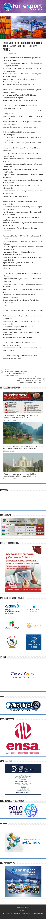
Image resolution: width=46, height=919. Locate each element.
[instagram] (25, 910)
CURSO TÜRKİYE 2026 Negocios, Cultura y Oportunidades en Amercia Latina (20, 416)
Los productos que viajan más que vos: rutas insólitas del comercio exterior (16, 372)
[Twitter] (21, 910)
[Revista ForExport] (23, 6)
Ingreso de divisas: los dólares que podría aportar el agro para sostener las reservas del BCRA (29, 380)
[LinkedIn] (23, 910)
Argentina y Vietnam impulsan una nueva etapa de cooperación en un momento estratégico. (23, 447)
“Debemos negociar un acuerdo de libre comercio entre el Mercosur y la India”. (19, 475)
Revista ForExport (23, 908)
